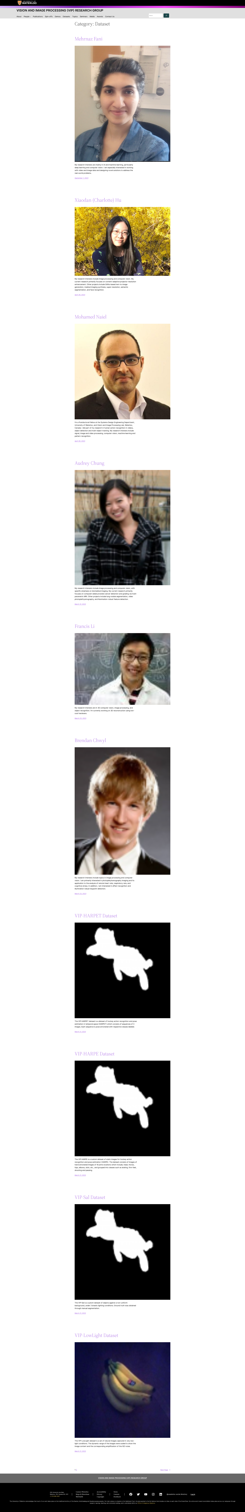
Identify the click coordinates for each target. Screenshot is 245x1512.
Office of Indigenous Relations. (146, 1503)
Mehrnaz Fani (88, 39)
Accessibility (101, 1492)
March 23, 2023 (80, 718)
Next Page (165, 1470)
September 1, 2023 (81, 178)
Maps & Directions (82, 1494)
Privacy (99, 1494)
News (116, 1492)
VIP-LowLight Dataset (96, 1335)
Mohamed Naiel (91, 317)
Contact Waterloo (82, 1492)
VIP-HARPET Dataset (96, 915)
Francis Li (85, 626)
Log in (193, 1494)
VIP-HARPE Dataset (94, 1054)
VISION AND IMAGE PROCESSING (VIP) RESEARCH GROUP (60, 10)
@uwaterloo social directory (177, 1494)
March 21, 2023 (80, 1032)
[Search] (166, 15)
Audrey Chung (89, 463)
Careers (116, 1494)
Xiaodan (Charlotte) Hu (98, 200)
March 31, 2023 (80, 604)
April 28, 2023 (80, 295)
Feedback (117, 1497)
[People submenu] (30, 16)
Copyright (100, 1497)
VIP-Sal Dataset (90, 1197)
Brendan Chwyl (90, 740)
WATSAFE (79, 1497)
